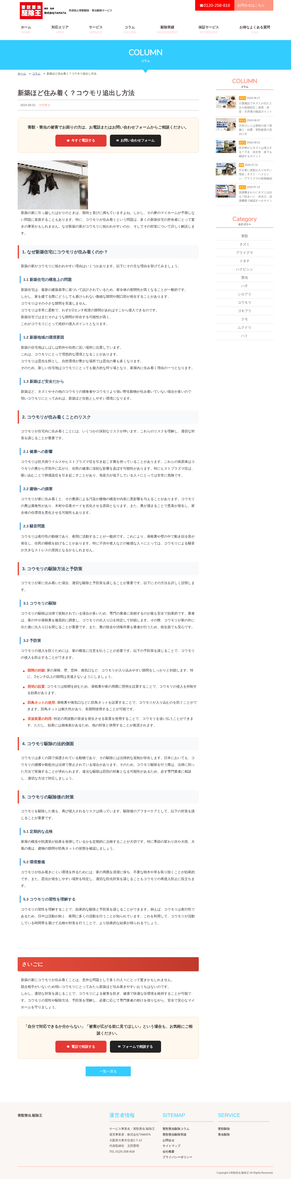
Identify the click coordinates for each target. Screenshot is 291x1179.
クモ (244, 319)
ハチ (244, 286)
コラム (129, 30)
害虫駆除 (224, 1134)
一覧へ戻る (108, 1071)
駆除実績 (167, 30)
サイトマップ (171, 1145)
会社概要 (168, 1151)
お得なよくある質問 (254, 30)
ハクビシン (244, 269)
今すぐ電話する (83, 140)
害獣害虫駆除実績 (174, 1134)
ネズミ (244, 244)
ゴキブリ (244, 311)
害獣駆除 (224, 1128)
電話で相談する (83, 1046)
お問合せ (168, 1140)
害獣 (244, 236)
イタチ (244, 261)
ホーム (26, 30)
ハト (244, 336)
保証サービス (209, 30)
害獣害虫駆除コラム (176, 1128)
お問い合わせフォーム (138, 140)
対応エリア (60, 30)
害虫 (244, 277)
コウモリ (44, 105)
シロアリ (244, 294)
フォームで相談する (137, 1046)
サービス (96, 30)
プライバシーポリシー (177, 1157)
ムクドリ (244, 327)
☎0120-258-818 (214, 5)
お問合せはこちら (251, 5)
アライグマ (244, 252)
